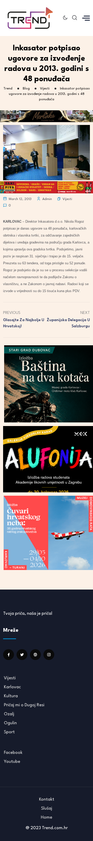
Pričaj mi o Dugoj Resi (24, 705)
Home (46, 817)
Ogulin (10, 723)
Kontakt (46, 799)
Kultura (11, 696)
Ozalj (9, 714)
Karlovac (12, 687)
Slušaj (46, 808)
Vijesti (67, 199)
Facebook (13, 752)
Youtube (12, 761)
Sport (9, 732)
